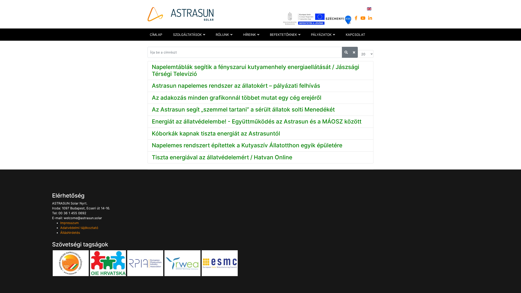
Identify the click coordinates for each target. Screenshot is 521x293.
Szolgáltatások (187, 35)
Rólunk (222, 35)
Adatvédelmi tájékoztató (79, 228)
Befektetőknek (283, 35)
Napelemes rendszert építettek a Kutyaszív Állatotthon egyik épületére (247, 145)
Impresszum (69, 223)
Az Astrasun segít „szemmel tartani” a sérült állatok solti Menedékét (243, 109)
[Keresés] (346, 52)
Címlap (156, 35)
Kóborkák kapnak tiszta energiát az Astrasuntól (216, 133)
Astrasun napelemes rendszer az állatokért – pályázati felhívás (236, 85)
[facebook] (356, 18)
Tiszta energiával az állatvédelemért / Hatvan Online (222, 157)
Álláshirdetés (70, 233)
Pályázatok (321, 35)
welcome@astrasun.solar (83, 218)
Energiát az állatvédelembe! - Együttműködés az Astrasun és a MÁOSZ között (256, 121)
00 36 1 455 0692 (71, 213)
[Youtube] (362, 18)
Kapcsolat (355, 35)
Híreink (249, 35)
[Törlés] (354, 52)
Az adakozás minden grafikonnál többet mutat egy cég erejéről (236, 97)
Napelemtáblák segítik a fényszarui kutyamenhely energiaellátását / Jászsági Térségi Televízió (255, 70)
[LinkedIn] (370, 18)
